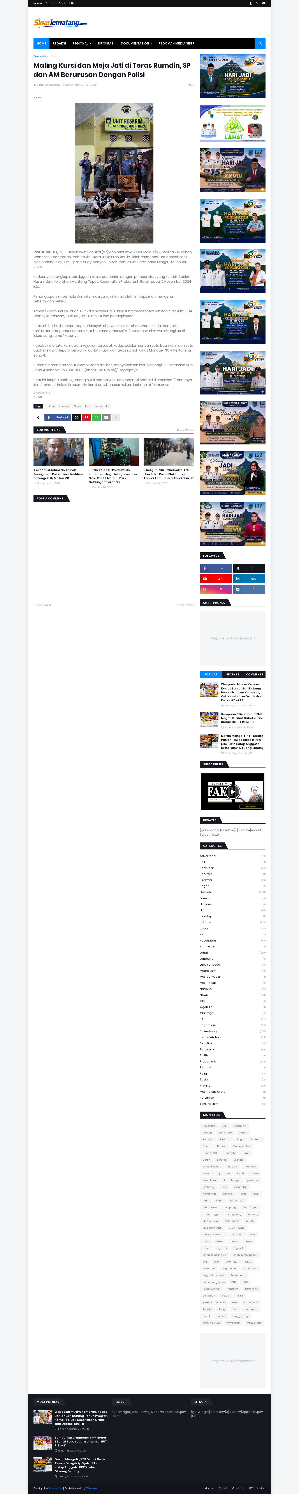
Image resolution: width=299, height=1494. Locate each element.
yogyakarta (254, 1323)
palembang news (214, 1282)
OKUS (248, 1261)
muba (250, 1221)
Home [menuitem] (41, 43)
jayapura (253, 1180)
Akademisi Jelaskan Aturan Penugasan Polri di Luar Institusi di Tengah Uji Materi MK (58, 474)
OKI (233, 1001)
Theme (91, 1488)
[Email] (106, 417)
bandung (240, 1126)
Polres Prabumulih (214, 1302)
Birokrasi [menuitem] (106, 43)
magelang (234, 1214)
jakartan (224, 1173)
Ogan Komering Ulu (245, 1255)
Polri (87, 406)
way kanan (234, 1323)
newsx (248, 1241)
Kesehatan (233, 940)
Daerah (233, 892)
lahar (206, 1200)
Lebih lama (184, 605)
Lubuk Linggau (233, 965)
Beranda (39, 56)
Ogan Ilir (233, 1007)
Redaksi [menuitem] (59, 43)
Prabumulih (102, 406)
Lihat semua (185, 430)
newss (234, 1241)
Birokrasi (233, 880)
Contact (238, 1488)
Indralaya (233, 916)
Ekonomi (233, 904)
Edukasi (233, 898)
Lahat (233, 952)
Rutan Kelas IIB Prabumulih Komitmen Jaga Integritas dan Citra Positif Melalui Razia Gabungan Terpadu (113, 476)
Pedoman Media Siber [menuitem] (177, 43)
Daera (206, 1146)
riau (234, 1309)
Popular (210, 674)
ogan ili (222, 1248)
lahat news (237, 1200)
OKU (216, 1261)
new (252, 1234)
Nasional (233, 989)
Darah (246, 1153)
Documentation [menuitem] (135, 43)
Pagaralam (233, 1025)
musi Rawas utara (233, 1092)
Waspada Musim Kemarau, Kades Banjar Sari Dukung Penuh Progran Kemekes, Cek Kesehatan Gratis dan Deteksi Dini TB (242, 692)
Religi (233, 1073)
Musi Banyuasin (233, 977)
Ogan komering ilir (214, 1255)
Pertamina (233, 1049)
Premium (55, 1488)
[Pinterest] (86, 417)
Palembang (233, 1031)
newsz (207, 1248)
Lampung (233, 959)
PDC (245, 1282)
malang (253, 1214)
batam (243, 1132)
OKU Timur (232, 1261)
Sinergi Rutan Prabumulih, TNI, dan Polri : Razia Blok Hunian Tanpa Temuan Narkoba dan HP (168, 474)
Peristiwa (233, 1043)
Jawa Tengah (232, 1180)
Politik (233, 1055)
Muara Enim (233, 971)
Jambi (240, 1173)
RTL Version (257, 1488)
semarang (250, 1309)
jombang (208, 1187)
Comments (254, 674)
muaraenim (232, 1221)
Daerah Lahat (242, 1146)
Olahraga (233, 1013)
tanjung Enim (233, 1104)
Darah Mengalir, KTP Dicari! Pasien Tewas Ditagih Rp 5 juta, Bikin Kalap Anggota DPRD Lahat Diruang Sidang (242, 742)
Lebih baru (43, 605)
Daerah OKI (210, 1153)
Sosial (233, 1079)
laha (243, 1194)
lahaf (256, 1194)
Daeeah (256, 1139)
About (50, 3)
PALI (233, 1019)
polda (225, 1295)
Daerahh (229, 1153)
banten (207, 1132)
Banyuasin (233, 868)
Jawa (233, 928)
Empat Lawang (212, 1166)
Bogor (233, 886)
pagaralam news (213, 1275)
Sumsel (221, 1316)
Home (37, 3)
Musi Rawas (233, 983)
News (77, 406)
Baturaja (233, 874)
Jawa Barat (210, 1180)
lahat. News (210, 1207)
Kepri (233, 934)
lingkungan (250, 1207)
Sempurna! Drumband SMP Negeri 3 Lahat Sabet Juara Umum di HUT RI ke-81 (242, 718)
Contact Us (66, 3)
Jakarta (233, 922)
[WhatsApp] (96, 417)
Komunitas (233, 946)
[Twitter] (76, 417)
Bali (233, 862)
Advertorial (233, 856)
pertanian (233, 1098)
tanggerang (240, 1316)
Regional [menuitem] (80, 43)
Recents (232, 674)
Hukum (53, 56)
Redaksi (233, 1067)
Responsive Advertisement (233, 638)
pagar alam (229, 1268)
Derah (206, 1160)
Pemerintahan (233, 1037)
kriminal (64, 406)
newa (206, 1241)
